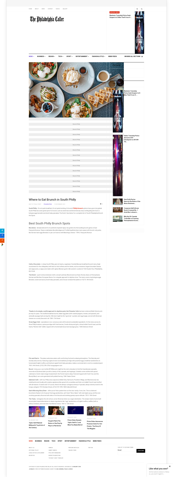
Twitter (90, 447)
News (43, 9)
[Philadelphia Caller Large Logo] (47, 19)
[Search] (141, 8)
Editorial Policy (34, 450)
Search (51, 447)
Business (40, 56)
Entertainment (82, 56)
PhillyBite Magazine (54, 453)
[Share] (137, 8)
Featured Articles (73, 447)
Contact (50, 9)
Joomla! (31, 469)
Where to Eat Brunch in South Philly (52, 200)
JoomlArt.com (76, 467)
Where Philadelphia (54, 455)
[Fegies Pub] (56, 410)
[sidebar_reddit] (2, 240)
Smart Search (53, 450)
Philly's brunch (78, 208)
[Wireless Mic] (76, 410)
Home (30, 9)
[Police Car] (118, 165)
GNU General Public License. (64, 469)
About (37, 9)
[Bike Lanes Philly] (139, 32)
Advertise (32, 455)
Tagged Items (72, 450)
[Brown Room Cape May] (118, 210)
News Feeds (112, 56)
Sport (68, 56)
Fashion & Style (98, 56)
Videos (58, 9)
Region (51, 56)
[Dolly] (118, 202)
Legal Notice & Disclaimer (36, 453)
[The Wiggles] (95, 411)
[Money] (118, 219)
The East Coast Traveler (56, 458)
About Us (31, 447)
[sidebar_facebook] (2, 236)
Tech (60, 56)
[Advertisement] (66, 249)
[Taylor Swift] (37, 411)
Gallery (65, 9)
